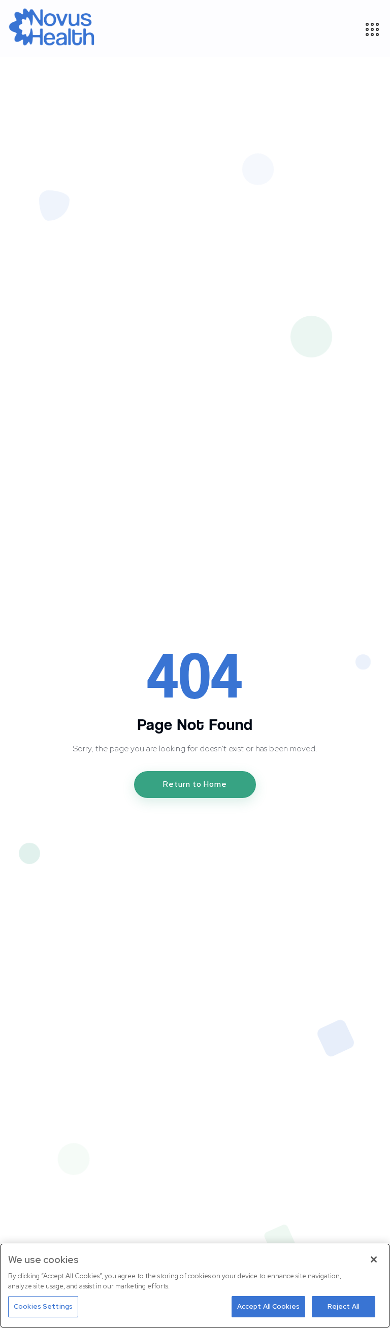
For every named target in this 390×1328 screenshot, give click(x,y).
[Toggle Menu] (372, 29)
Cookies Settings (43, 1306)
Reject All (344, 1306)
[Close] (374, 1259)
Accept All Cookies (268, 1306)
